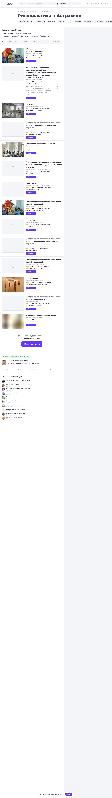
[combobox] (68, 3)
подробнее (59, 794)
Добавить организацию (94, 4)
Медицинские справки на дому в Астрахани (18, 388)
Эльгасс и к (30, 220)
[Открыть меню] (3, 4)
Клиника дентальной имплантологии (41, 315)
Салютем (29, 104)
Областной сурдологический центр (40, 144)
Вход (106, 4)
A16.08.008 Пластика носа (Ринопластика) (37, 88)
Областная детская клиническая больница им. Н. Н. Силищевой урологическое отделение (43, 125)
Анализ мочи (77, 21)
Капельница (62, 21)
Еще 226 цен (29, 95)
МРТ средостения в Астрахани (14, 384)
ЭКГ (70, 21)
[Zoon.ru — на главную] (10, 4)
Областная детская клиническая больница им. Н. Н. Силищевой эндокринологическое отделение (44, 164)
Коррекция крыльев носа (25, 21)
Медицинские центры (31, 53)
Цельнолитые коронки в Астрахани (15, 409)
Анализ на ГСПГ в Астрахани (14, 417)
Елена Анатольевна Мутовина (20, 361)
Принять (68, 794)
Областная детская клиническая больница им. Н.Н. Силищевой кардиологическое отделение (43, 241)
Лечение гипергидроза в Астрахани (15, 396)
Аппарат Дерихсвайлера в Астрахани (16, 405)
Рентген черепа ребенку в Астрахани (16, 392)
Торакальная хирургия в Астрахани (15, 413)
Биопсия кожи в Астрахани (13, 401)
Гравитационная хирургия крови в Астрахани (18, 380)
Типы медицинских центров (13, 377)
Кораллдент (31, 183)
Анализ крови (52, 21)
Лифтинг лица (99, 21)
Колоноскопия (88, 21)
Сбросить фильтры (32, 344)
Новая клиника (32, 278)
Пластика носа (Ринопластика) (34, 86)
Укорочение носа (40, 21)
